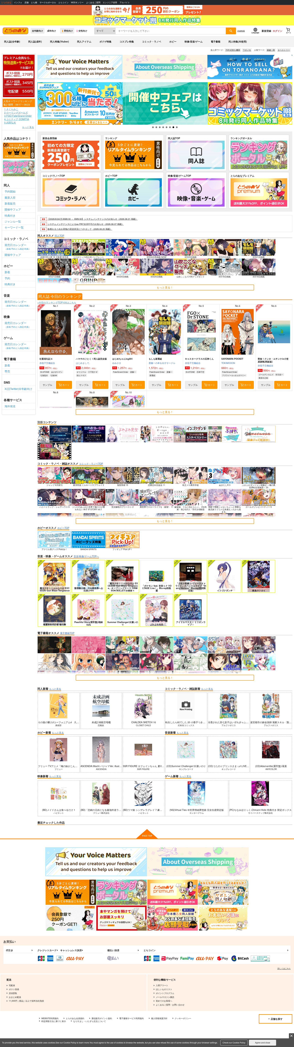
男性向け (68, 30)
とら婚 (34, 2)
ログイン (277, 30)
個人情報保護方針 (159, 1018)
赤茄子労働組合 (47, 363)
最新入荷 (10, 197)
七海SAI (53, 375)
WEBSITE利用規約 (50, 1018)
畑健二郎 (271, 49)
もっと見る (28, 127)
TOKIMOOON (228, 363)
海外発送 (10, 406)
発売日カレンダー (18, 246)
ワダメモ (247, 49)
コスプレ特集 (127, 41)
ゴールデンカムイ (266, 374)
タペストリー (284, 49)
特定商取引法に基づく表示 (53, 1021)
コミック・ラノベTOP (91, 463)
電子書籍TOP (67, 633)
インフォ (18, 2)
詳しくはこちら (284, 968)
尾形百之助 (263, 377)
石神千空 (200, 372)
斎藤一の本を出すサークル (162, 363)
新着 (7, 272)
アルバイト (125, 2)
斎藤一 (133, 372)
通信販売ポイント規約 (102, 1018)
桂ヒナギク (81, 375)
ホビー (172, 41)
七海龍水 (44, 375)
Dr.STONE (44, 372)
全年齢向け (37, 30)
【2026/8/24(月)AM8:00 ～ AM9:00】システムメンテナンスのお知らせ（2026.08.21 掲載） (92, 219)
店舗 (26, 2)
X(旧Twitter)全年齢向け (18, 389)
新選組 (152, 375)
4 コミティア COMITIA (16, 119)
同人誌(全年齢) (12, 41)
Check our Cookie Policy (234, 1042)
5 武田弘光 (10, 122)
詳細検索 (241, 30)
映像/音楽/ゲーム (194, 41)
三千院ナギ (92, 372)
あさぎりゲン (56, 372)
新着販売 (10, 203)
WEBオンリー (77, 2)
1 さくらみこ (11, 109)
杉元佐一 (279, 374)
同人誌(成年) (35, 41)
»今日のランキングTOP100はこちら (56, 302)
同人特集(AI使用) (237, 41)
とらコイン (63, 2)
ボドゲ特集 (105, 41)
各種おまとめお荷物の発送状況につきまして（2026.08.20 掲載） (79, 229)
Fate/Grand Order (120, 372)
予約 (7, 278)
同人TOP (59, 235)
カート (65, 384)
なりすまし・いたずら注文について (89, 1021)
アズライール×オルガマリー (234, 375)
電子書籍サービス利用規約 (131, 1018)
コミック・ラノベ (151, 41)
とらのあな (6, 2)
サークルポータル (48, 2)
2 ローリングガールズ (16, 112)
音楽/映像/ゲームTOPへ (86, 556)
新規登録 (266, 30)
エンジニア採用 (110, 2)
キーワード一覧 (14, 227)
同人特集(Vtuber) (59, 41)
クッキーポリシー (183, 1018)
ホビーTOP (63, 528)
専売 (7, 371)
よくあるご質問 (93, 2)
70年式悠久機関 (232, 49)
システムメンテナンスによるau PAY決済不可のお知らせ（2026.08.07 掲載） (85, 224)
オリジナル (81, 372)
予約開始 (10, 191)
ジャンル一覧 (13, 221)
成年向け (51, 30)
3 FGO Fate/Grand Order (18, 115)
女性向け (82, 30)
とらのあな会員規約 (75, 1018)
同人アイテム (84, 41)
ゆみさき (116, 363)
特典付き (10, 215)
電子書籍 (215, 41)
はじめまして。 (83, 363)
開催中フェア (13, 209)
